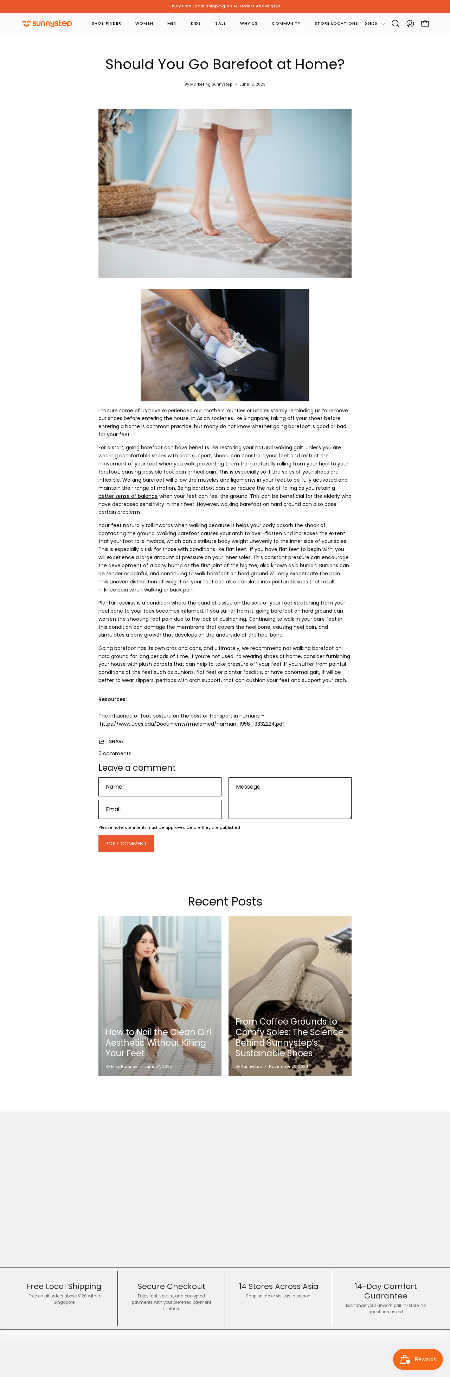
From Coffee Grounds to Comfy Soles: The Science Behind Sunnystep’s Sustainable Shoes (289, 1037)
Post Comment (126, 843)
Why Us (249, 23)
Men (172, 23)
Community (286, 23)
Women (144, 23)
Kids (196, 23)
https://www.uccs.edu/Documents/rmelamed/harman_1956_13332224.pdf (192, 723)
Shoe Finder (106, 23)
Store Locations (336, 23)
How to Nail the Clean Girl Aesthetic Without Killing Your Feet (158, 1042)
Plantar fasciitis (117, 602)
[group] (225, 6)
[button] (395, 23)
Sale (220, 23)
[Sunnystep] (47, 23)
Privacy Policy (143, 1330)
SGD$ (371, 23)
